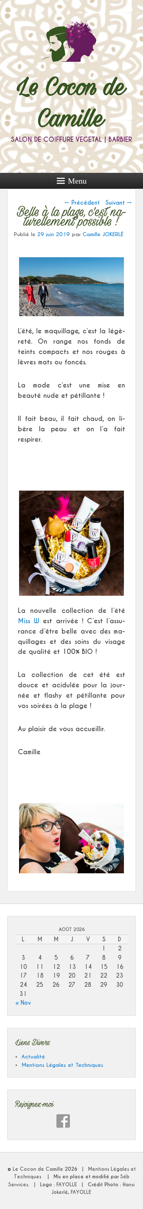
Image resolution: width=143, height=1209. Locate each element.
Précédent (82, 202)
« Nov (23, 1002)
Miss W (28, 621)
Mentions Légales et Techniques (62, 1065)
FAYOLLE (66, 1184)
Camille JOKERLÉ (103, 234)
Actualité (33, 1056)
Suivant (118, 202)
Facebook (63, 1121)
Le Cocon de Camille (39, 1169)
